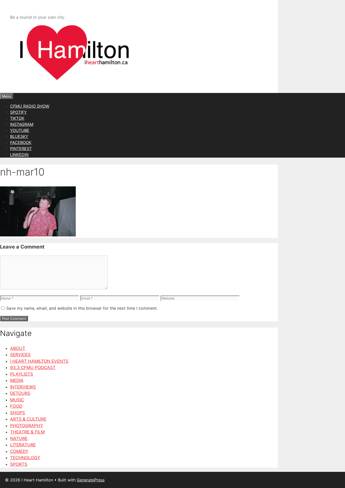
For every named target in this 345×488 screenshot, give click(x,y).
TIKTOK (17, 118)
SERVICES (20, 354)
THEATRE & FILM (27, 431)
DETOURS (20, 393)
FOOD (16, 406)
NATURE (19, 438)
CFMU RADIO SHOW (29, 106)
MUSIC (17, 399)
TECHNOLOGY (25, 457)
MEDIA (16, 380)
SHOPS (17, 412)
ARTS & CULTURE (28, 419)
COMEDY (19, 451)
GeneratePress (91, 479)
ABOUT (17, 348)
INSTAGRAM (21, 124)
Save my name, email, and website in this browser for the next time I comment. (82, 308)
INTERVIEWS (23, 386)
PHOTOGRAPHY (26, 425)
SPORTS (18, 464)
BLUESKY (19, 136)
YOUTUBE (19, 130)
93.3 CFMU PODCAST (33, 367)
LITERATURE (23, 444)
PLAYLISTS (21, 374)
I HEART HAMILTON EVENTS (39, 361)
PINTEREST (21, 148)
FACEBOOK (20, 142)
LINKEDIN (19, 154)
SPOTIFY (18, 112)
